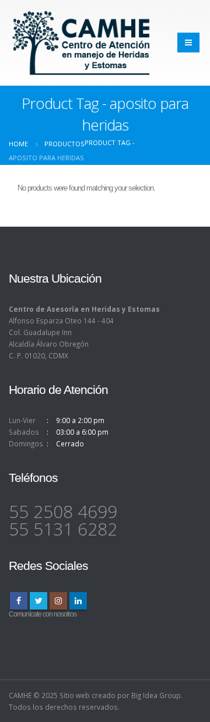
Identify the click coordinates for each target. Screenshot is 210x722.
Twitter (38, 601)
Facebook (18, 601)
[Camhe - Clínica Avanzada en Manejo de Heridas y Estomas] (82, 42)
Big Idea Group (156, 695)
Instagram (58, 601)
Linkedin (78, 601)
